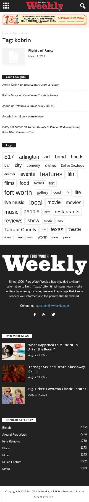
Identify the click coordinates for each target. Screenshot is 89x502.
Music (6, 455)
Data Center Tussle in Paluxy (41, 85)
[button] (82, 6)
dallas (50, 165)
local (35, 202)
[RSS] (45, 315)
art (47, 156)
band (60, 156)
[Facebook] (35, 315)
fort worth (18, 192)
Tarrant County (20, 229)
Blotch (6, 427)
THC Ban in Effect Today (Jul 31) (35, 106)
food (24, 183)
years (66, 237)
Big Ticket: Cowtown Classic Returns (57, 389)
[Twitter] (54, 315)
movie (54, 202)
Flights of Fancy (41, 50)
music (11, 212)
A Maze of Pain (35, 116)
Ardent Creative (43, 497)
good (57, 192)
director (9, 174)
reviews (13, 221)
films (9, 183)
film (72, 174)
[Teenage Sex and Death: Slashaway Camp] (13, 373)
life (78, 192)
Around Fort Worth (14, 434)
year (55, 237)
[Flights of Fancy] (13, 56)
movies (73, 202)
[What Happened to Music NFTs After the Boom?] (13, 351)
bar (7, 165)
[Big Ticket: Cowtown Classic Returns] (13, 395)
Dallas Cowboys (72, 165)
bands (77, 156)
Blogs (6, 448)
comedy (33, 165)
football (39, 183)
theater (74, 229)
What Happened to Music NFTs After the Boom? (53, 347)
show (33, 220)
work (30, 237)
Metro (6, 469)
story (60, 220)
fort (52, 183)
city (18, 165)
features (51, 174)
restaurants (67, 211)
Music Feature (11, 462)
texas (57, 229)
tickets (8, 237)
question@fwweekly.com (52, 305)
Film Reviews (11, 441)
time (19, 237)
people (31, 211)
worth (42, 237)
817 (9, 156)
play (47, 212)
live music (14, 202)
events (27, 174)
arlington (29, 157)
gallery (42, 192)
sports (48, 220)
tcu (44, 229)
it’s (68, 192)
